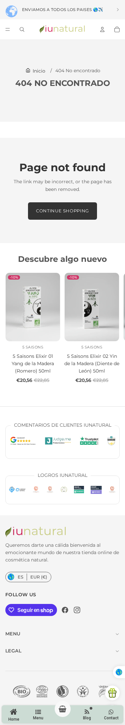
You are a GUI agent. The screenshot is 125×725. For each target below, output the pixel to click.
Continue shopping (62, 210)
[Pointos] (112, 693)
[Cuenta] (102, 29)
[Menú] (7, 29)
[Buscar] (22, 29)
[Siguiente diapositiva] (117, 9)
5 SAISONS (33, 347)
